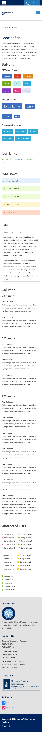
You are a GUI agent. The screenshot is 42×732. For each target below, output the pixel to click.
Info (24, 159)
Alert (6, 162)
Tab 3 (21, 232)
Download (16, 159)
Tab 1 (6, 232)
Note (31, 159)
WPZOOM (16, 726)
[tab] (6, 232)
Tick (6, 159)
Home (4, 27)
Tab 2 (13, 232)
